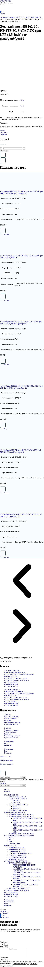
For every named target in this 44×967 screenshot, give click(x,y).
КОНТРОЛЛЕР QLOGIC (18, 857)
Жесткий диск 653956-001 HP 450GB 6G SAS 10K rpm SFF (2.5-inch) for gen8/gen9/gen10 (21, 387)
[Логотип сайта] (7, 9)
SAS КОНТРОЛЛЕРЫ (17, 851)
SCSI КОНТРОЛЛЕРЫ (17, 855)
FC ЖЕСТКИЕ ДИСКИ (17, 797)
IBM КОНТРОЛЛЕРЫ (17, 849)
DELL (11, 838)
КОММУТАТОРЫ (11, 684)
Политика (3, 960)
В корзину (4, 151)
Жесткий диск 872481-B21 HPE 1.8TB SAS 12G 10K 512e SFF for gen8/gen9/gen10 (20, 451)
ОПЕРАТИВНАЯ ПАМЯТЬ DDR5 (21, 834)
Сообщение (4, 958)
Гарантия (7, 720)
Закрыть (3, 783)
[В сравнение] (3, 160)
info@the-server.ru (6, 760)
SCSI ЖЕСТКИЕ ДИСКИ (18, 810)
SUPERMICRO (14, 844)
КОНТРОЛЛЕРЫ (10, 676)
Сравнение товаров (11, 716)
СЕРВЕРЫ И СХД (11, 686)
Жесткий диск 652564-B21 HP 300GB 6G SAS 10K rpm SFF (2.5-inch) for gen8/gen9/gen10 (21, 192)
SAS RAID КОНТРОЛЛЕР (22, 853)
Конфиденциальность (12, 722)
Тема (2, 947)
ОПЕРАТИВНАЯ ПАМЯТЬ (14, 672)
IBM (10, 842)
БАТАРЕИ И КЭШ (11, 682)
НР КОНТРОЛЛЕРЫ (16, 859)
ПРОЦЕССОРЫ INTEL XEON (20, 863)
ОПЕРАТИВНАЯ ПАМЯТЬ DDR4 (21, 816)
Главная (3, 17)
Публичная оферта (11, 724)
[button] (4, 234)
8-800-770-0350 (5, 1)
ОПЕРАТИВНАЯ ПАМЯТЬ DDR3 (21, 814)
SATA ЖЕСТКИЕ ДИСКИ (31, 17)
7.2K (22, 106)
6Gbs (22, 100)
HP (10, 840)
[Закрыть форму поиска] (3, 773)
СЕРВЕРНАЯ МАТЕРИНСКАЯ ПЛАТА (19, 674)
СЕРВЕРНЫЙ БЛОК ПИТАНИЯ (16, 680)
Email (2, 944)
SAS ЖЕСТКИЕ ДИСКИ (18, 799)
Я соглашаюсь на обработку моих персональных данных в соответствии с (22, 963)
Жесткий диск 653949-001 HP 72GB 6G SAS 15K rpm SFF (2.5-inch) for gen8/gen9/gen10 (21, 323)
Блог (6, 743)
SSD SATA (17, 807)
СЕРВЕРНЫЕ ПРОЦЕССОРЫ (15, 678)
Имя (2, 942)
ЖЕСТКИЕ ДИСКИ (13, 17)
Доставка (7, 715)
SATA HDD (17, 808)
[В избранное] (3, 155)
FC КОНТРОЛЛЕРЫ (16, 847)
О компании (8, 741)
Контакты (7, 745)
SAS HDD (16, 801)
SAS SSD (16, 803)
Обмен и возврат (10, 718)
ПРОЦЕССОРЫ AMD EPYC (19, 888)
